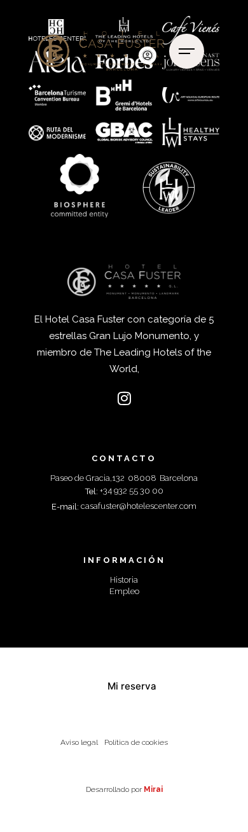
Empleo (124, 591)
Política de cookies (136, 742)
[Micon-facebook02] (99, 398)
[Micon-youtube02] (148, 398)
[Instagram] (124, 398)
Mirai (153, 789)
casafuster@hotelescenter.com (138, 506)
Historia (124, 580)
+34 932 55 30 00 (131, 491)
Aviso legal (79, 742)
